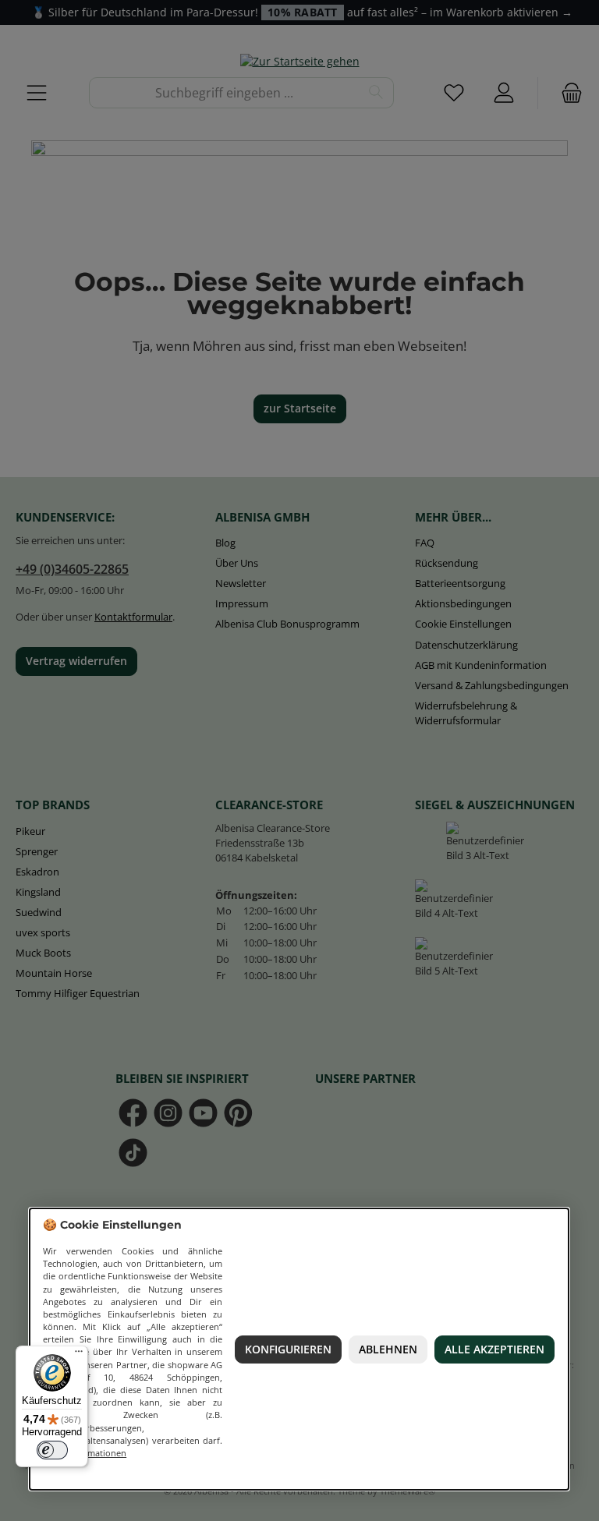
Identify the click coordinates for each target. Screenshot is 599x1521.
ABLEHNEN (388, 1349)
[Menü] (78, 1355)
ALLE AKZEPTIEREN (494, 1349)
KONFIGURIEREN (288, 1349)
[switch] (52, 1450)
